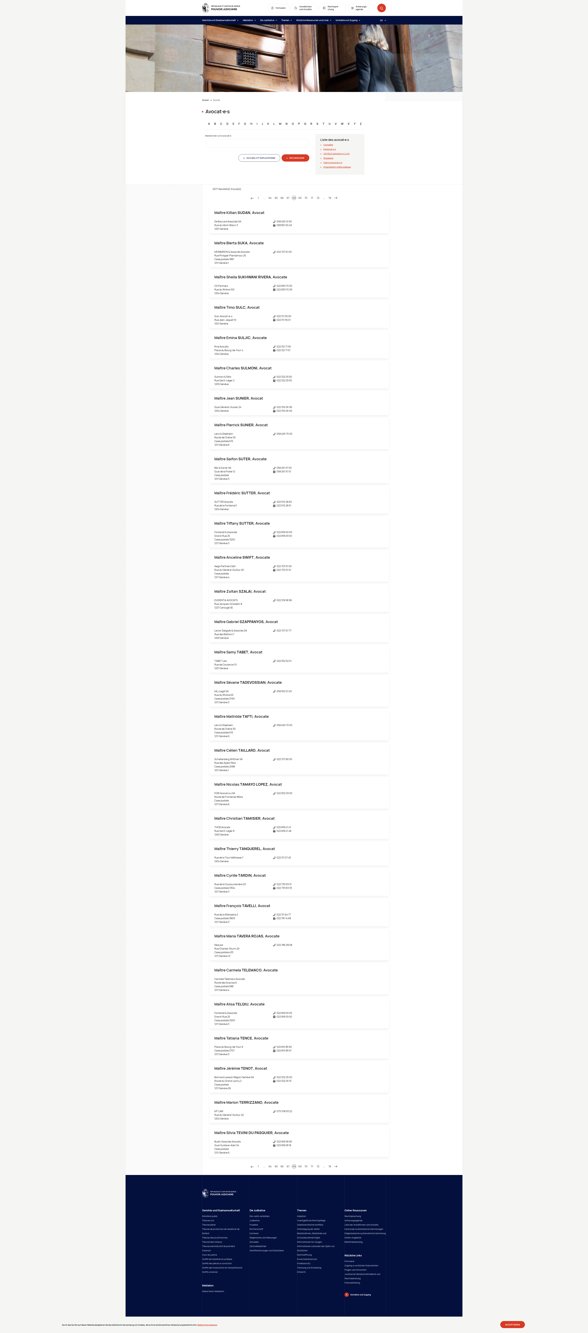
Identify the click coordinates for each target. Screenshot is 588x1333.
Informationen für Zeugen (309, 1241)
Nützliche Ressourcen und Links (312, 20)
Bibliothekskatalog (354, 1241)
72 (318, 198)
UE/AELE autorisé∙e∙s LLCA (336, 153)
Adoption (301, 1216)
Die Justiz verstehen (260, 1216)
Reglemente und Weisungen (263, 1237)
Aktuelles (254, 1241)
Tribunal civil (208, 1220)
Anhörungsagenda (353, 1220)
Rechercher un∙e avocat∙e (218, 135)
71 (312, 198)
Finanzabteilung (352, 1282)
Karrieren (254, 1233)
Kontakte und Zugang (347, 20)
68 (294, 198)
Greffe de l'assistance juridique (217, 1259)
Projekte (254, 1224)
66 (282, 198)
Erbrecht (301, 1271)
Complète (328, 144)
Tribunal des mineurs (212, 1241)
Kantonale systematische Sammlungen (364, 1229)
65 (276, 198)
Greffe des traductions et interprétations (222, 1267)
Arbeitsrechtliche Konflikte (310, 1224)
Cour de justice (209, 1254)
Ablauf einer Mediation (213, 1291)
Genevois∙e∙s (329, 149)
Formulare (349, 1261)
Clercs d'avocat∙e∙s (332, 162)
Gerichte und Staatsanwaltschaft (219, 20)
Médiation (248, 20)
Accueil (205, 100)
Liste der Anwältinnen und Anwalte (361, 1224)
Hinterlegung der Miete (308, 1229)
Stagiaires (328, 158)
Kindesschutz (303, 1263)
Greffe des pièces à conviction (217, 1263)
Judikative (255, 1220)
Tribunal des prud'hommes (215, 1237)
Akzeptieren (512, 1324)
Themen (285, 20)
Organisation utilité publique (337, 167)
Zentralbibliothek (258, 1246)
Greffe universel (210, 1271)
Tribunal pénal (209, 1224)
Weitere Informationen (207, 1325)
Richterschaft (256, 1229)
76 (329, 198)
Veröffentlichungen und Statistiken (267, 1250)
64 (270, 198)
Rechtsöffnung (304, 1254)
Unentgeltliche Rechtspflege (311, 1220)
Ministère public (210, 1216)
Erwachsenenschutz (307, 1259)
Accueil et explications (260, 158)
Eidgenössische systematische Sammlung (365, 1233)
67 (288, 198)
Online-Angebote (353, 1237)
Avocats (216, 100)
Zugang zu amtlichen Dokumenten (361, 1265)
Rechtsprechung (353, 1216)
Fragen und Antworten (355, 1269)
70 (306, 198)
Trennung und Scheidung (309, 1267)
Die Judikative (267, 20)
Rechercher (296, 158)
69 (300, 198)
